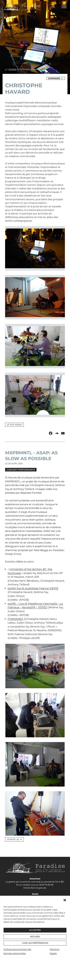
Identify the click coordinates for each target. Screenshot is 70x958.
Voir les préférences (35, 943)
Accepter (35, 930)
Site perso (16, 424)
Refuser (35, 936)
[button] (64, 900)
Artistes (12, 69)
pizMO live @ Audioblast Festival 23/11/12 (33, 588)
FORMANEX (15, 619)
